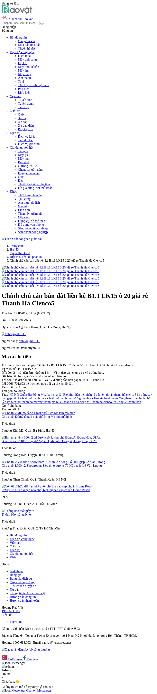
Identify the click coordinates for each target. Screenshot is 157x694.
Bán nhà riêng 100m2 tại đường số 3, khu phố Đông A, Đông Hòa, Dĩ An (49, 441)
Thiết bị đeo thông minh (33, 85)
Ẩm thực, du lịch (29, 202)
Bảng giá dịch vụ (21, 578)
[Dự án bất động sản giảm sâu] (22, 239)
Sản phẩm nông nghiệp (33, 232)
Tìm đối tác (25, 140)
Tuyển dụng (26, 103)
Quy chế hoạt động (22, 582)
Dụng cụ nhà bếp (29, 173)
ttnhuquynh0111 (29, 341)
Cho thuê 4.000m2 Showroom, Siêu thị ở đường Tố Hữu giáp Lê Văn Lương (52, 465)
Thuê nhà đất (26, 48)
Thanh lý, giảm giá (30, 213)
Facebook (16, 621)
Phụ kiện (23, 89)
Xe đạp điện (26, 125)
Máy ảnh (23, 70)
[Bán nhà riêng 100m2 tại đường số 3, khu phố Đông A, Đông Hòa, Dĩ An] (51, 437)
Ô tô (21, 114)
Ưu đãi (14, 589)
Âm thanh (24, 78)
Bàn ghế (23, 162)
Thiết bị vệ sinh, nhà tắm (34, 184)
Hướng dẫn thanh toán (24, 600)
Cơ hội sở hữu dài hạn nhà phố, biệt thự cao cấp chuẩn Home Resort (46, 490)
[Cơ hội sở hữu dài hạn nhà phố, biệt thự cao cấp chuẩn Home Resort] (47, 486)
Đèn (21, 180)
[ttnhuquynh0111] (14, 334)
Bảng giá (15, 575)
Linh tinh (24, 210)
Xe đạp (22, 122)
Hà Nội (14, 249)
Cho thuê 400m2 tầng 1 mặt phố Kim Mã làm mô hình (37, 416)
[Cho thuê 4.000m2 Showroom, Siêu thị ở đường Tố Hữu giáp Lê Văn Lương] (53, 462)
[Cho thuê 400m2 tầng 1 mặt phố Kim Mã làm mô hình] (38, 413)
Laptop (22, 63)
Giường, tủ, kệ (27, 166)
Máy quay (24, 74)
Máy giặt (23, 155)
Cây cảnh (24, 217)
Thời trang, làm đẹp (30, 195)
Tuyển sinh (25, 100)
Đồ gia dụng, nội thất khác (35, 188)
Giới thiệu (16, 571)
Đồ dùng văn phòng (31, 224)
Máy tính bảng (27, 59)
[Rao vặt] (17, 13)
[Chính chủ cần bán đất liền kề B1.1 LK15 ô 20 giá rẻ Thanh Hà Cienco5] (50, 267)
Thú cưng (24, 199)
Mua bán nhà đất (29, 44)
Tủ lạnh (23, 151)
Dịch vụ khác (26, 136)
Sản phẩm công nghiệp (33, 228)
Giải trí (22, 206)
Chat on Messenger (38, 690)
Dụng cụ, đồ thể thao (31, 221)
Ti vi (21, 81)
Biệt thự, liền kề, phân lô (26, 257)
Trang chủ (16, 246)
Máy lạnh (24, 158)
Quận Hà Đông (20, 253)
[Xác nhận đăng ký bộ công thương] (26, 649)
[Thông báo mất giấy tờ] (18, 511)
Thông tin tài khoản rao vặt (27, 593)
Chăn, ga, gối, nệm (30, 169)
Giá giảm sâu (26, 41)
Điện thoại (24, 55)
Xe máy (23, 118)
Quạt (21, 177)
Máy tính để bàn (28, 67)
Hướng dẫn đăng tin (23, 597)
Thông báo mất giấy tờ (16, 514)
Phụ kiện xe (25, 129)
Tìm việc (23, 107)
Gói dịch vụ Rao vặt (19, 19)
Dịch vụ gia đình (29, 144)
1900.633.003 (11, 611)
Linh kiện (24, 92)
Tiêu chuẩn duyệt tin (23, 586)
